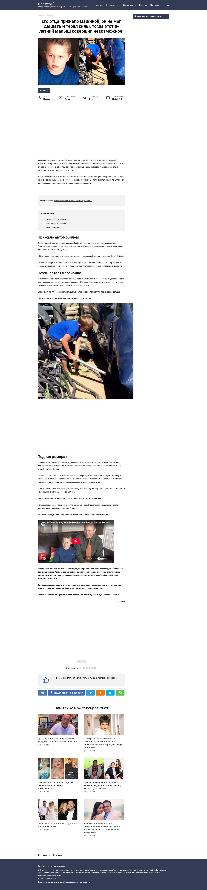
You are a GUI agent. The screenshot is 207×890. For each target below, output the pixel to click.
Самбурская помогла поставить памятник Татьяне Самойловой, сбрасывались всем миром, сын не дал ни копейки (103, 743)
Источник (121, 601)
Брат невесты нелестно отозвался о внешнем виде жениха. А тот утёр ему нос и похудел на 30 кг (102, 785)
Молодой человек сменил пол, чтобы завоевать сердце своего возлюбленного (56, 785)
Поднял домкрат (52, 228)
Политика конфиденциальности (51, 882)
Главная (99, 5)
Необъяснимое (113, 5)
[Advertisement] (81, 131)
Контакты (58, 855)
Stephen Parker (60, 201)
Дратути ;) (46, 4)
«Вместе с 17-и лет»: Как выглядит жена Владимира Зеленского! (57, 825)
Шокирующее (129, 5)
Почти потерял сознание (55, 223)
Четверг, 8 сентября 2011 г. (79, 201)
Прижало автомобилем (55, 219)
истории (82, 661)
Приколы (154, 5)
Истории (143, 5)
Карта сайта (44, 855)
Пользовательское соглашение (77, 882)
